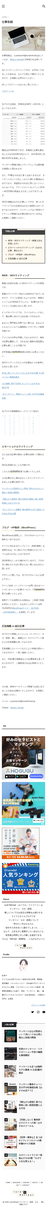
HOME (8, 1182)
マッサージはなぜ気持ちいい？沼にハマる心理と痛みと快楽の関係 (30, 1034)
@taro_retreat (16, 59)
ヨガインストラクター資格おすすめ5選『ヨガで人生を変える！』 (30, 1158)
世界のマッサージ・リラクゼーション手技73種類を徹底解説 (30, 1052)
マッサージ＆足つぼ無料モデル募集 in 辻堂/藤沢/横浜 (30, 1069)
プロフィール (8, 91)
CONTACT (26, 1185)
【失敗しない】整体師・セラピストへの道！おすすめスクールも (30, 1122)
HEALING (26, 1182)
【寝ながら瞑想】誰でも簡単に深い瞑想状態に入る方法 (30, 1105)
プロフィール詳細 (38, 1005)
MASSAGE (16, 1182)
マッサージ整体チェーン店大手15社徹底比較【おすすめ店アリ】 (30, 1087)
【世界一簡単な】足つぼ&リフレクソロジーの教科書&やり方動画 (30, 1140)
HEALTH (35, 1182)
